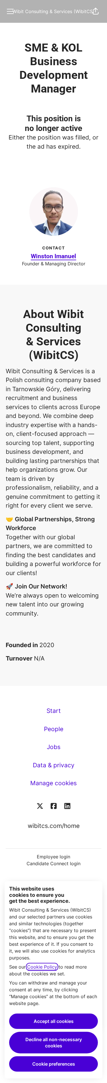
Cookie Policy (42, 967)
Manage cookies (53, 783)
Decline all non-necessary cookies (53, 1043)
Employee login (53, 857)
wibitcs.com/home (54, 825)
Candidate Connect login (53, 863)
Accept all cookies (54, 1021)
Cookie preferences (53, 1064)
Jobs (53, 746)
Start (54, 710)
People (53, 729)
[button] (96, 11)
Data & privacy (53, 765)
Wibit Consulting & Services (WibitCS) (53, 11)
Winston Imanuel (53, 256)
